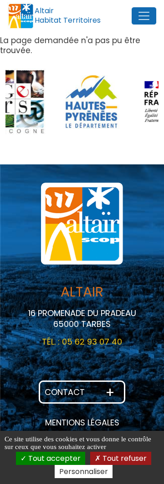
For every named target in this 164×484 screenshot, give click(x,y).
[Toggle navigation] (144, 16)
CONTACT (80, 392)
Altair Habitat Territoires (68, 15)
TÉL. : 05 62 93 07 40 (82, 341)
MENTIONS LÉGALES (82, 422)
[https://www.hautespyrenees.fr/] (66, 101)
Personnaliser (83, 471)
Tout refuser (124, 458)
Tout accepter (53, 458)
